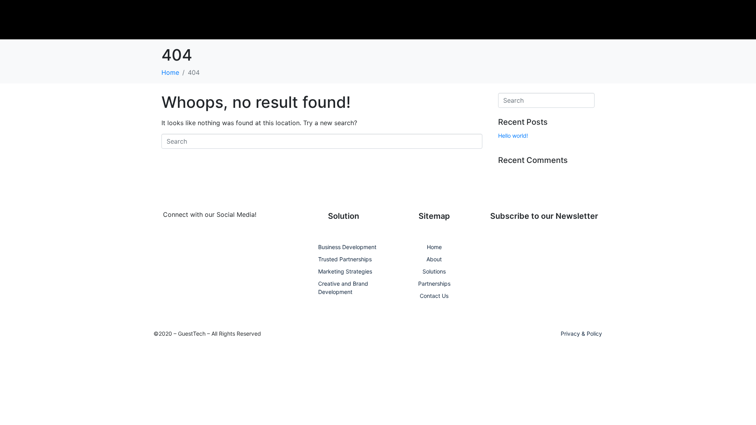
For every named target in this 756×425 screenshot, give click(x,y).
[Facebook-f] (160, 239)
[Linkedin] (181, 239)
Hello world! (513, 135)
